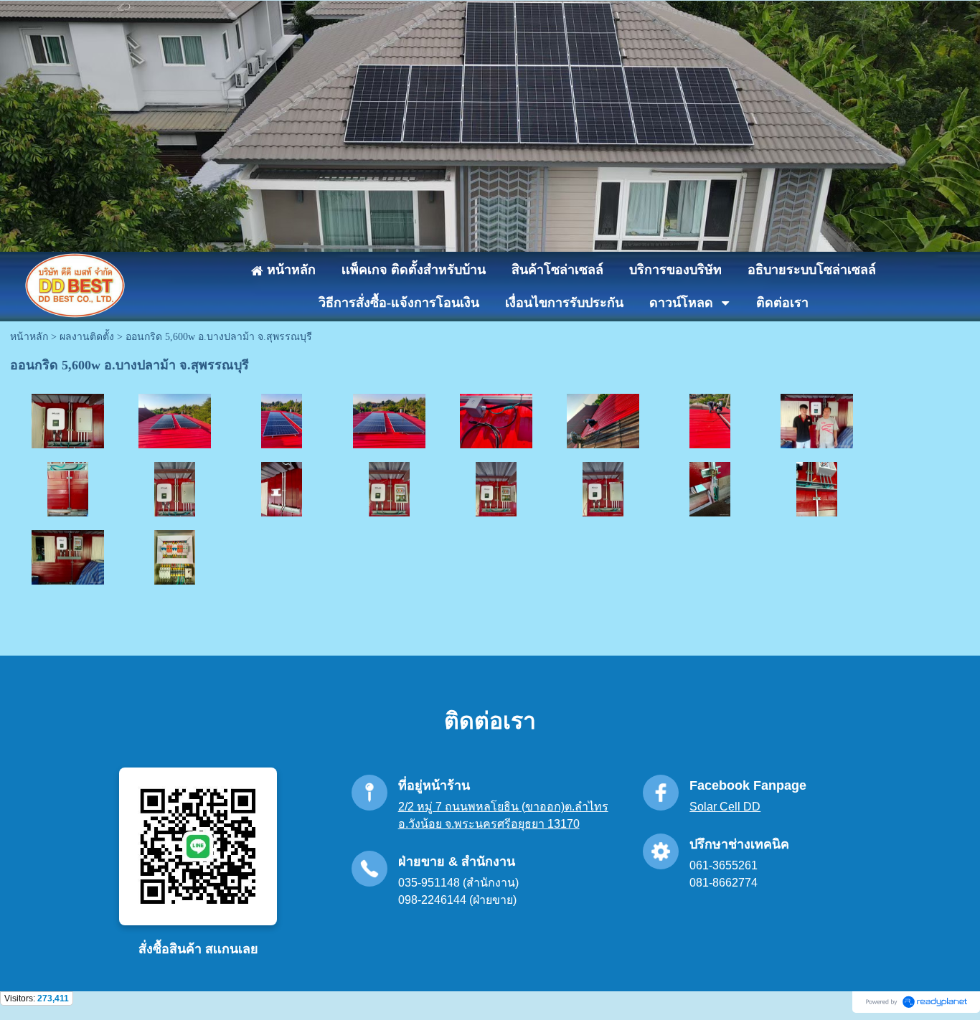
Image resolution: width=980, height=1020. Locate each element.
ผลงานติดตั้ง (87, 336)
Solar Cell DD (724, 807)
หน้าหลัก (29, 336)
